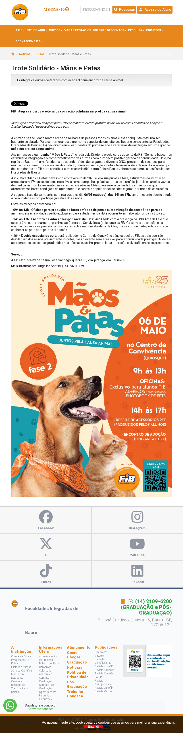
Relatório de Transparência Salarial (19, 688)
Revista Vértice (103, 691)
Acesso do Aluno (157, 9)
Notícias (24, 54)
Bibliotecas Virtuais (101, 654)
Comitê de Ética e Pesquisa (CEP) (21, 658)
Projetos (153, 30)
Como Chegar (73, 654)
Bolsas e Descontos (108, 30)
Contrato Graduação (45, 679)
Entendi (93, 726)
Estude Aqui (36, 30)
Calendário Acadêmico (45, 672)
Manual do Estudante (17, 676)
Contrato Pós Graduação (46, 686)
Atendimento (77, 647)
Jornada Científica (21, 670)
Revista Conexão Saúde (104, 675)
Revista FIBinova (104, 670)
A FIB (19, 30)
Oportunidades (47, 692)
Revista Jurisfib (104, 687)
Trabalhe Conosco (75, 693)
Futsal (15, 663)
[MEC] (147, 660)
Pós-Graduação (77, 684)
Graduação (77, 662)
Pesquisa (135, 30)
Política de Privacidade (77, 674)
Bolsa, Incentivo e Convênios (49, 665)
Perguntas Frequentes (45, 697)
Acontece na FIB (28, 41)
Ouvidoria (17, 681)
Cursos (54, 30)
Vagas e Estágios (77, 30)
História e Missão (21, 667)
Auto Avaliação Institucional (47, 658)
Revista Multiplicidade (103, 682)
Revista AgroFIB (104, 666)
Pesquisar (126, 9)
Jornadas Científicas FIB (103, 661)
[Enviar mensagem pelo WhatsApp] (10, 705)
